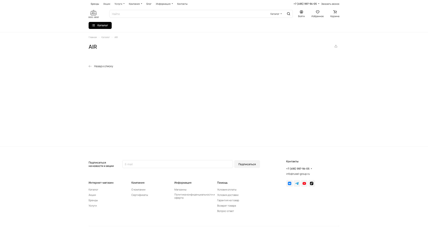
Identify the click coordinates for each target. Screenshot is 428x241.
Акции (92, 195)
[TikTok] (311, 183)
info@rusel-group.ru (298, 174)
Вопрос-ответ (225, 211)
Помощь (222, 182)
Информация (182, 182)
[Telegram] (297, 183)
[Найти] (288, 14)
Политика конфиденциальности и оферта (194, 196)
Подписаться (247, 164)
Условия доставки (228, 195)
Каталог (93, 189)
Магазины (180, 189)
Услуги (93, 205)
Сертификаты (139, 195)
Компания (137, 182)
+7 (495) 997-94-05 (305, 3)
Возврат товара (226, 205)
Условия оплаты (226, 189)
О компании (138, 189)
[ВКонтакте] (289, 183)
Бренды (93, 200)
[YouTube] (304, 183)
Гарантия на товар (228, 200)
